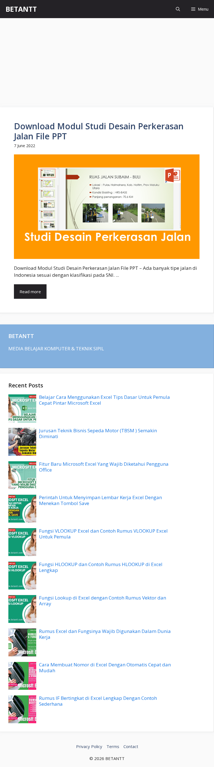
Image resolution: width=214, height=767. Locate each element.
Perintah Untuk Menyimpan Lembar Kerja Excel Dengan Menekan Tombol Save (100, 500)
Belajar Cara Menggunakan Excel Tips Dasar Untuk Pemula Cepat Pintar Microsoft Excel (104, 400)
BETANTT (21, 9)
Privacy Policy (89, 746)
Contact (130, 746)
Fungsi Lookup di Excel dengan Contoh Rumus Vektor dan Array (102, 600)
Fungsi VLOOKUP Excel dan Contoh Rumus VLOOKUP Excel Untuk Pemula (103, 534)
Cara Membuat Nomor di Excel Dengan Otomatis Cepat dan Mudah (105, 667)
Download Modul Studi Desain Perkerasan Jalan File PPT (99, 131)
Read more (30, 291)
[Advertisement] (107, 60)
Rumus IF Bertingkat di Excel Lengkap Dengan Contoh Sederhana (98, 701)
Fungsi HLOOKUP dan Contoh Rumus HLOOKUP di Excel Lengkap (100, 567)
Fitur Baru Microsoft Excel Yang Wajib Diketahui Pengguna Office (104, 467)
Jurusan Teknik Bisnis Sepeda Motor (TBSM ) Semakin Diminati (98, 433)
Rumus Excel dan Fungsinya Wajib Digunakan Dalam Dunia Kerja (105, 634)
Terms (112, 746)
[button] (178, 9)
